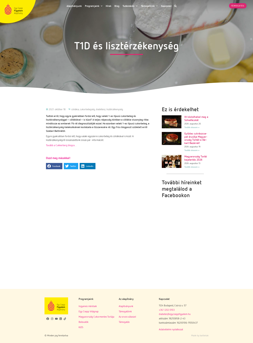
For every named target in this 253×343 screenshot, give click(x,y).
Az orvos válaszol (127, 316)
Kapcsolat (166, 5)
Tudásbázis (128, 5)
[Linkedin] (60, 318)
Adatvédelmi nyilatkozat (171, 329)
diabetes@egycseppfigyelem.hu (175, 314)
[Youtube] (56, 318)
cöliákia (75, 109)
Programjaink (92, 5)
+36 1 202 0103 (167, 309)
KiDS (81, 327)
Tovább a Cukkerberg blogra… (61, 145)
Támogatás (124, 321)
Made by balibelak (199, 335)
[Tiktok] (64, 318)
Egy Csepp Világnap (89, 311)
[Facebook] (47, 318)
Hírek (108, 5)
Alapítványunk (74, 5)
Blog (116, 5)
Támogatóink (148, 5)
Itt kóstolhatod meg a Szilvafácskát (196, 118)
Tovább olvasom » (191, 127)
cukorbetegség (87, 109)
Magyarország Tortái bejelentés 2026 (195, 158)
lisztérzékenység (114, 109)
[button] (175, 6)
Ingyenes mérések (88, 306)
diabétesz (100, 109)
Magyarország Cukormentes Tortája (96, 316)
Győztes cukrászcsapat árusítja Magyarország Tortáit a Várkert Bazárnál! (195, 138)
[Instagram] (52, 318)
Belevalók (83, 321)
